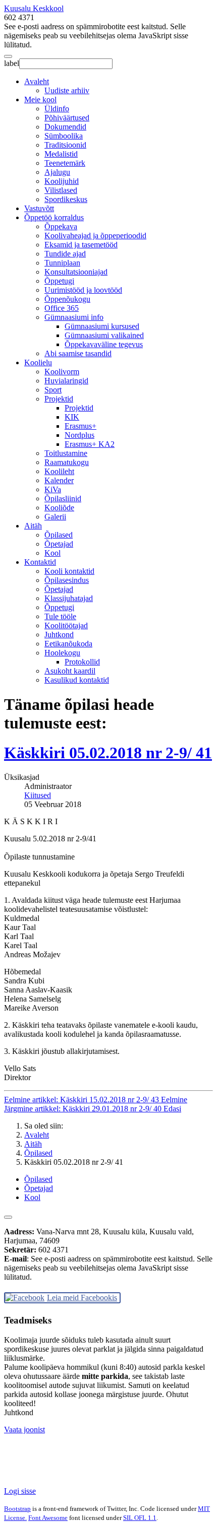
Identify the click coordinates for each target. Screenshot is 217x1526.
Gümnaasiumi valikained (104, 335)
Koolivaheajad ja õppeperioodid (95, 235)
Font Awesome (48, 1517)
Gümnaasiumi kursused (102, 326)
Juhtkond (59, 634)
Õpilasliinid (62, 498)
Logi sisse (20, 1491)
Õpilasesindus (66, 580)
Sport (53, 389)
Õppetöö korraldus (54, 217)
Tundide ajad (65, 253)
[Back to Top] (8, 1217)
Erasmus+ (80, 426)
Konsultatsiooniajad (75, 272)
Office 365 (61, 308)
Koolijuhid (61, 181)
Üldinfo (56, 108)
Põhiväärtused (66, 117)
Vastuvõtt (39, 208)
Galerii (55, 516)
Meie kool (40, 99)
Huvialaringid (66, 380)
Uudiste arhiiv (66, 90)
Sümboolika (63, 135)
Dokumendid (65, 126)
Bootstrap (17, 1508)
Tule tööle (60, 616)
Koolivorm (61, 371)
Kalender (59, 480)
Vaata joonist (24, 1429)
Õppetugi (59, 281)
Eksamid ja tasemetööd (81, 244)
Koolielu (38, 362)
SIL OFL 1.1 (139, 1517)
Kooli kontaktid (69, 571)
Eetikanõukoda (68, 643)
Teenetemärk (64, 163)
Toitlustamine (65, 453)
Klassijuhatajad (68, 598)
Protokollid (82, 661)
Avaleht (36, 81)
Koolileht (59, 471)
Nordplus (79, 435)
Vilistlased (60, 190)
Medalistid (61, 154)
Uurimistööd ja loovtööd (83, 290)
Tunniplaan (62, 262)
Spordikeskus (65, 199)
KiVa (52, 489)
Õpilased (58, 534)
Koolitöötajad (66, 625)
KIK (72, 417)
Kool (52, 553)
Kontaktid (40, 562)
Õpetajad (58, 544)
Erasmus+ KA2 (90, 444)
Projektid (58, 398)
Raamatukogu (66, 462)
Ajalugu (57, 172)
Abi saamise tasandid (78, 353)
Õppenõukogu (67, 299)
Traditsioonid (65, 145)
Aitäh (33, 525)
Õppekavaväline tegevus (104, 344)
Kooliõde (59, 507)
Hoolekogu (62, 652)
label (11, 63)
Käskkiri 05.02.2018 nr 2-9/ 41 (108, 753)
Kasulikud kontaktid (76, 680)
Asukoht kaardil (69, 671)
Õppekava (60, 226)
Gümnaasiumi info (73, 317)
